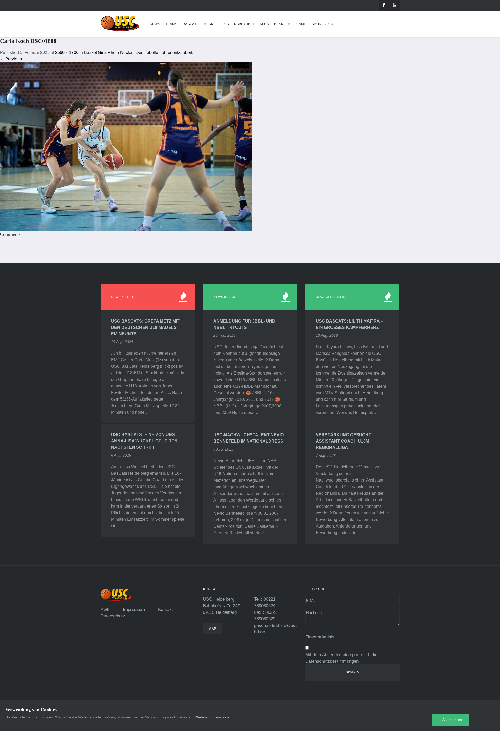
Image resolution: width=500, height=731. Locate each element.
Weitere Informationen (212, 717)
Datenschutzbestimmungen (332, 661)
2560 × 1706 (66, 52)
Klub (264, 24)
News (155, 24)
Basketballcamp (290, 24)
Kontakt (165, 609)
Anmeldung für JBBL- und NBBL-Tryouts (244, 324)
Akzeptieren (452, 720)
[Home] (120, 23)
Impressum (134, 609)
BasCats (191, 24)
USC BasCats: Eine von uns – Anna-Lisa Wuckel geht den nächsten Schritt (144, 440)
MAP (212, 629)
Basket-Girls (216, 24)
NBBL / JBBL (244, 24)
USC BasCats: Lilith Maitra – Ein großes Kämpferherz (349, 324)
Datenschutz (113, 616)
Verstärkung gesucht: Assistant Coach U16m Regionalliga (344, 441)
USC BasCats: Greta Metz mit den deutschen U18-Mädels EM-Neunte (145, 327)
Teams (171, 24)
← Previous (11, 59)
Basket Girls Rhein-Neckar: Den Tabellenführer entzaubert (138, 52)
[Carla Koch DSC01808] (126, 146)
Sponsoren (322, 24)
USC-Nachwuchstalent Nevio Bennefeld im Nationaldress (248, 438)
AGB (105, 609)
